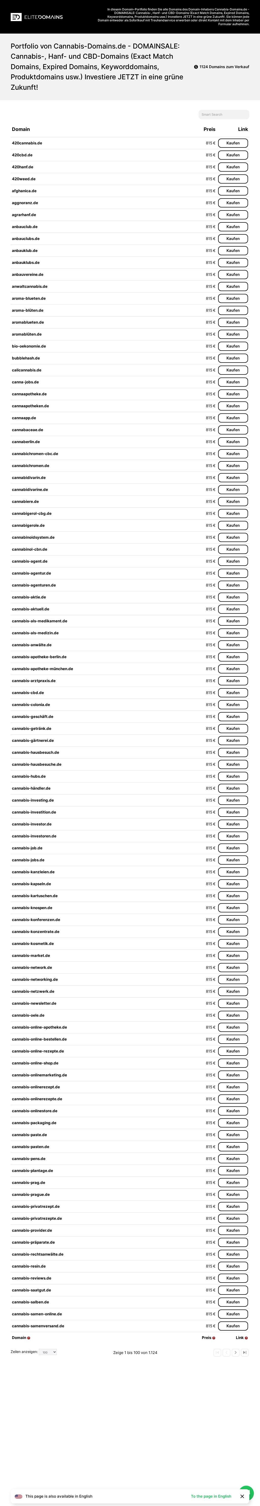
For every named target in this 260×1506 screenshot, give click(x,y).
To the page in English (211, 1496)
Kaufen (233, 143)
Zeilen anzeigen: (25, 1351)
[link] (217, 1353)
